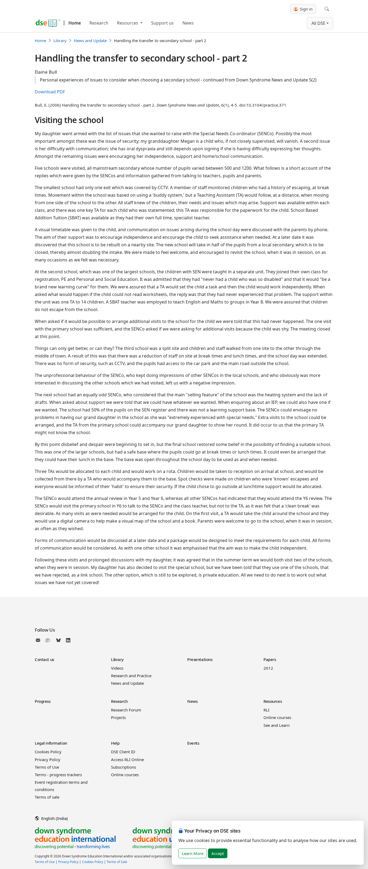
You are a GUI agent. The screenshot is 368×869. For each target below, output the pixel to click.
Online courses (277, 717)
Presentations (199, 659)
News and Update (90, 40)
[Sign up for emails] (39, 640)
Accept (217, 853)
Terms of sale (47, 797)
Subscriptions (123, 767)
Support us (162, 23)
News (188, 23)
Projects (118, 717)
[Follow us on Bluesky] (58, 640)
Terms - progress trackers (58, 774)
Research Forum (126, 710)
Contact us (44, 659)
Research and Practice (131, 675)
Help (115, 743)
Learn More (192, 853)
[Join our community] (48, 640)
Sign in (306, 9)
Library (60, 40)
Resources (128, 23)
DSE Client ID (123, 751)
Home (74, 23)
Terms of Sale (117, 862)
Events (193, 743)
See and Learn (276, 725)
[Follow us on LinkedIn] (68, 640)
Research (98, 23)
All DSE (318, 23)
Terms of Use (47, 767)
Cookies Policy (48, 751)
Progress (43, 701)
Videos (117, 668)
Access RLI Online (127, 759)
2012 (268, 668)
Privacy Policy (47, 759)
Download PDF (50, 92)
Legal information (51, 743)
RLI (266, 710)
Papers (269, 659)
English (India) (54, 818)
